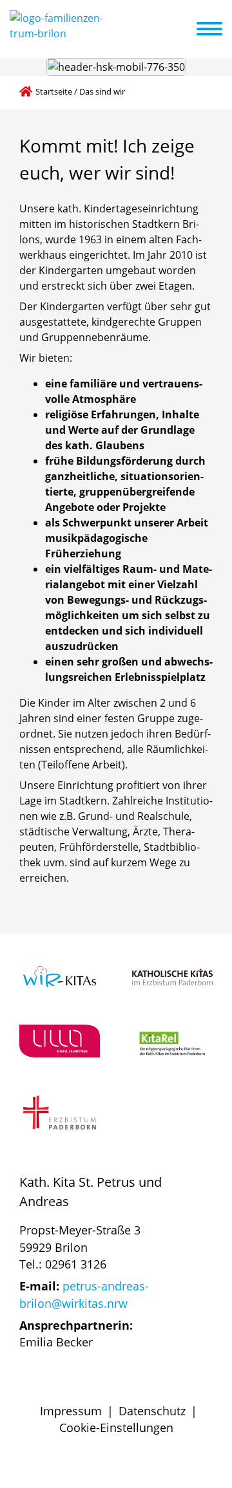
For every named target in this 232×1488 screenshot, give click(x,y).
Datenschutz (152, 1410)
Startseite (53, 91)
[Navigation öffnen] (217, 29)
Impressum (71, 1410)
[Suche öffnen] (185, 31)
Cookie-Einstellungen (116, 1427)
